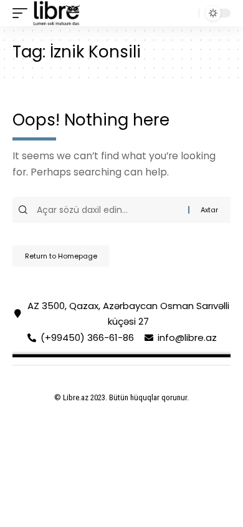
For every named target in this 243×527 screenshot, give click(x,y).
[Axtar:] (111, 210)
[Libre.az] (57, 13)
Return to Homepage (61, 256)
